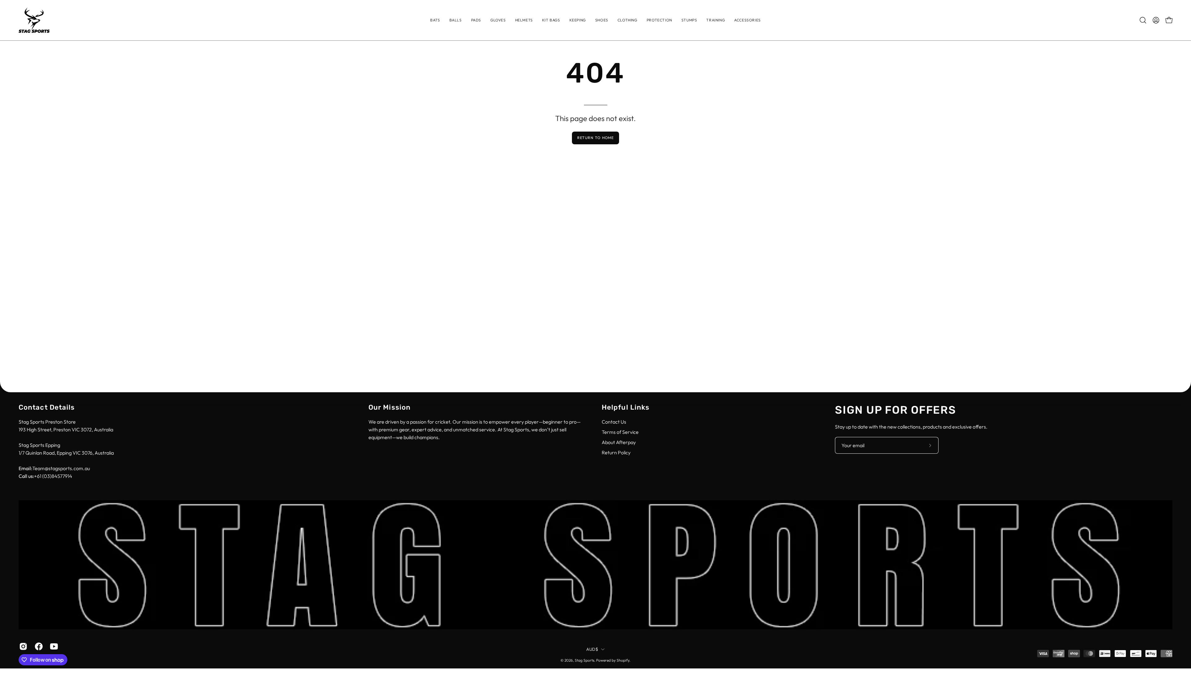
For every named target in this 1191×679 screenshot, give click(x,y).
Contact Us (614, 422)
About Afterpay (619, 442)
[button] (627, 20)
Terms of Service (620, 432)
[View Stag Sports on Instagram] (22, 646)
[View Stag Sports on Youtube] (53, 646)
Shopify (623, 660)
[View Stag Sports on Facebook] (38, 646)
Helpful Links (625, 407)
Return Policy (616, 452)
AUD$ (592, 649)
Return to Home (595, 137)
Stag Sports (584, 660)
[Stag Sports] (34, 20)
